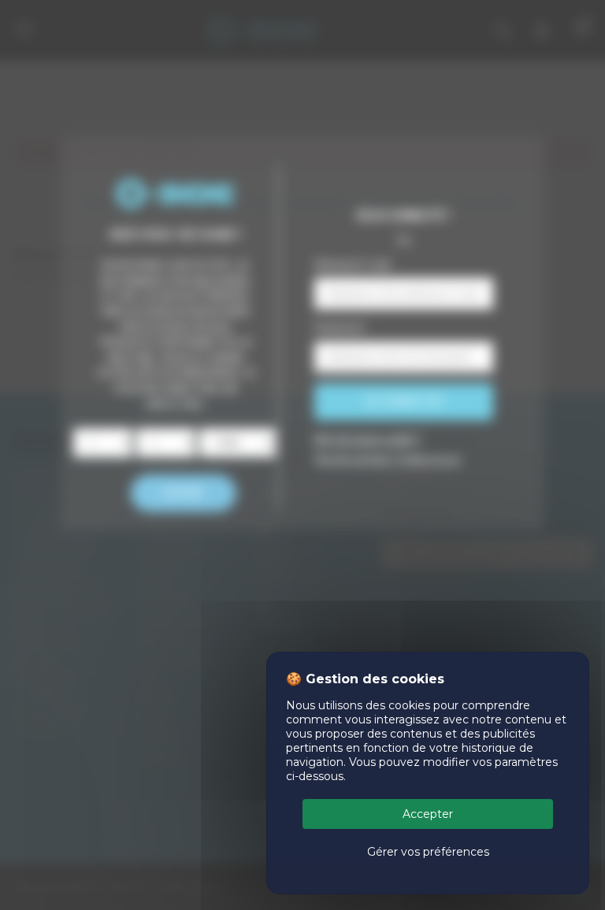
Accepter (428, 814)
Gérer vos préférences (428, 852)
